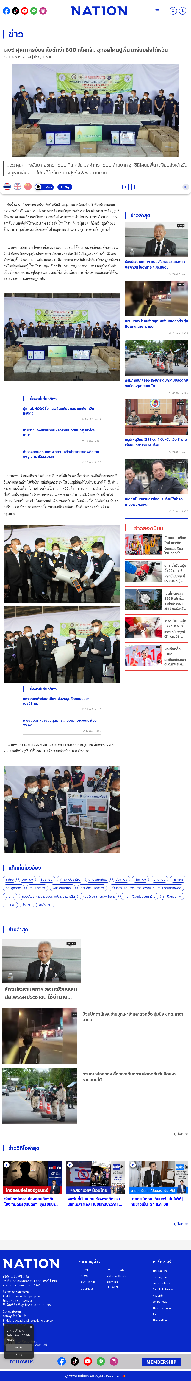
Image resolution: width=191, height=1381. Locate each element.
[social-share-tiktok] (15, 11)
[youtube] (88, 1364)
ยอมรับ (19, 1347)
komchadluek (161, 1283)
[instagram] (114, 1364)
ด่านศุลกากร (37, 888)
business (87, 1288)
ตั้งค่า (19, 1354)
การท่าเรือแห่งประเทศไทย (139, 896)
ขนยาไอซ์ (27, 879)
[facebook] (61, 1364)
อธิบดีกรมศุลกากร (92, 888)
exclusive (88, 1282)
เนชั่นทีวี (83, 1376)
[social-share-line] (33, 11)
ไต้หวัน (27, 905)
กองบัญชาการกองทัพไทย (99, 896)
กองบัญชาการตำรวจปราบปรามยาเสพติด (48, 896)
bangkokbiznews (163, 1289)
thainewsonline (163, 1308)
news (84, 1276)
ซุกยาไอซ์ (159, 879)
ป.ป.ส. (10, 896)
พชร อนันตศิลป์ (63, 888)
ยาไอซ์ (10, 879)
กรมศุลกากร (14, 888)
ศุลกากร (178, 879)
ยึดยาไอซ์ (46, 879)
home (85, 1270)
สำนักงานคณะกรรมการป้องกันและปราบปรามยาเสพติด (146, 888)
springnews (160, 1301)
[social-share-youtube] (24, 11)
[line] (101, 1364)
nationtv (158, 1295)
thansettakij (160, 1320)
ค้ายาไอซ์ (140, 879)
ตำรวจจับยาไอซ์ (70, 879)
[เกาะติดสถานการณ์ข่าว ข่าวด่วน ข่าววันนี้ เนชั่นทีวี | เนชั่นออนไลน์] (99, 10)
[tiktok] (75, 1364)
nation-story (116, 1276)
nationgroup (161, 1277)
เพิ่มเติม (10, 1339)
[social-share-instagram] (43, 11)
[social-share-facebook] (6, 11)
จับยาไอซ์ (121, 879)
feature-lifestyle (113, 1284)
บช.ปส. (10, 905)
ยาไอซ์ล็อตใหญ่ (98, 879)
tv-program (115, 1270)
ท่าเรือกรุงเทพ (172, 896)
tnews (157, 1314)
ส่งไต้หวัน (45, 905)
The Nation (160, 1270)
